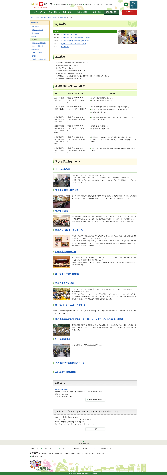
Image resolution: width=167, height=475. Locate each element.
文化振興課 (35, 33)
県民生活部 (62, 17)
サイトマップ (34, 448)
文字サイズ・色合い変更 (75, 4)
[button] (129, 14)
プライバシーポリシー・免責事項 (69, 448)
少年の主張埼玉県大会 (65, 251)
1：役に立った (60, 419)
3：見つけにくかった (88, 424)
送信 (96, 429)
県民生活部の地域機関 (39, 59)
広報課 (34, 56)
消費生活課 (35, 49)
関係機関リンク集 (106, 448)
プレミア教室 (65, 47)
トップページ (33, 17)
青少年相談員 (61, 210)
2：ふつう (71, 419)
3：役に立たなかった (84, 419)
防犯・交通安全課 (37, 46)
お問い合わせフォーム (96, 399)
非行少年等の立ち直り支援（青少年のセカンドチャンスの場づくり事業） (90, 319)
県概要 (50, 17)
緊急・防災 (129, 11)
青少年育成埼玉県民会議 (66, 190)
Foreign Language (61, 4)
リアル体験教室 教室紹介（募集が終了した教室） (76, 37)
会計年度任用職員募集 (65, 372)
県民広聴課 (35, 26)
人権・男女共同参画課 (39, 43)
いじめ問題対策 (62, 339)
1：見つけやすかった (63, 424)
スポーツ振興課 (37, 52)
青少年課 (34, 39)
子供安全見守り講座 (64, 283)
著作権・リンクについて (90, 448)
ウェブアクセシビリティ (49, 448)
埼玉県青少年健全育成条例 (67, 274)
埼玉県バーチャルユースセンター (71, 305)
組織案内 (55, 17)
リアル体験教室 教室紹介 (69, 34)
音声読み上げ (88, 4)
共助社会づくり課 (37, 30)
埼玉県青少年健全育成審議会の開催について (75, 41)
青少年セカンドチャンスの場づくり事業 (73, 44)
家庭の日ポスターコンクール (69, 230)
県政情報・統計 (42, 17)
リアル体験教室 (62, 169)
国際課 (34, 36)
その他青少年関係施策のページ (70, 363)
